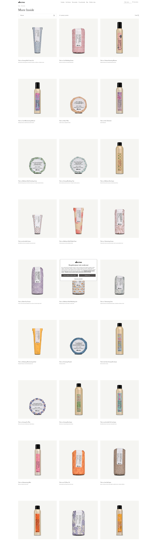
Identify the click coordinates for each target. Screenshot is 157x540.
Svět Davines (68, 2)
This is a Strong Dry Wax (37, 399)
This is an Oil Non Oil (78, 459)
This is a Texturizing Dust (119, 279)
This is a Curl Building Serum (78, 38)
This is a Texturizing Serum (119, 218)
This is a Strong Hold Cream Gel (37, 38)
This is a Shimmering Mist (37, 459)
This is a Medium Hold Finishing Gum (37, 158)
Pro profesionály (82, 2)
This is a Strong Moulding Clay (78, 158)
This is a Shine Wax (78, 98)
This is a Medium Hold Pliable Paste (78, 218)
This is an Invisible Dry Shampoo (37, 520)
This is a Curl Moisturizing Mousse (37, 98)
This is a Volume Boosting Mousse (119, 38)
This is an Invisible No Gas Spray (119, 399)
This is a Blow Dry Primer (37, 279)
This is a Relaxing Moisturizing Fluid (37, 339)
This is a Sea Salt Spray (119, 459)
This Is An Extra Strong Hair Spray (119, 339)
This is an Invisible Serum (37, 218)
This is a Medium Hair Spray (119, 158)
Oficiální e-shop (92, 2)
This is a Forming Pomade (78, 339)
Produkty (62, 2)
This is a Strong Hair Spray (78, 399)
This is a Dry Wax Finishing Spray (119, 520)
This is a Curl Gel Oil (78, 520)
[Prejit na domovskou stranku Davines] (21, 2)
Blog (87, 2)
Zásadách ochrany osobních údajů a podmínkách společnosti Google (78, 271)
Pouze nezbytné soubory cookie (70, 275)
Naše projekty (74, 2)
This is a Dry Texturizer (119, 98)
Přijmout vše (87, 275)
